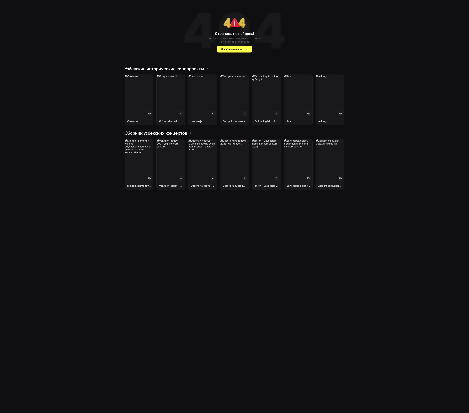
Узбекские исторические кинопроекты (164, 68)
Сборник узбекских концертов (156, 133)
